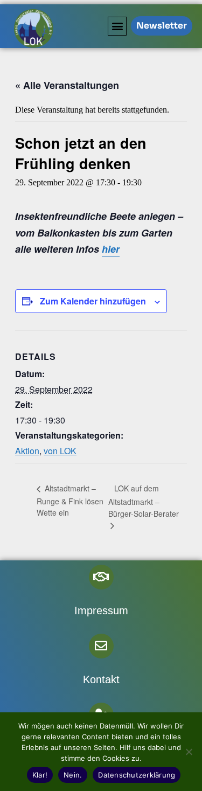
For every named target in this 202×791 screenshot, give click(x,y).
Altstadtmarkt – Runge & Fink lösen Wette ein (70, 500)
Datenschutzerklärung (136, 775)
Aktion (27, 451)
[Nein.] (188, 751)
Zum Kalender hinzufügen (93, 301)
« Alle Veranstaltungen (67, 85)
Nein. (73, 775)
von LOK (60, 451)
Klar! (39, 775)
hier (111, 249)
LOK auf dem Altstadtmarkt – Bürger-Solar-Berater (143, 501)
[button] (117, 26)
